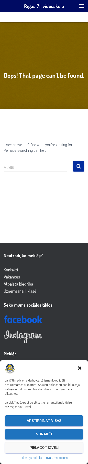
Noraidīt (44, 434)
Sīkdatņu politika (31, 458)
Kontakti (11, 269)
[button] (80, 368)
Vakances (12, 276)
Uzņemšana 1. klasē (20, 291)
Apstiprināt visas (44, 420)
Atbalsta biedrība (18, 284)
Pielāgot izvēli (44, 447)
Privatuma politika (56, 458)
